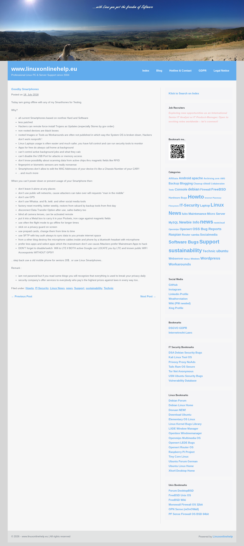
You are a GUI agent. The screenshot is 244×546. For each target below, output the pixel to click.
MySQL (173, 222)
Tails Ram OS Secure (182, 366)
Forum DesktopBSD (181, 490)
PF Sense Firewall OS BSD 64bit (189, 513)
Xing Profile (176, 307)
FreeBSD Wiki (177, 499)
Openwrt (186, 229)
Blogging (186, 183)
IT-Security (42, 288)
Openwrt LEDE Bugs (182, 442)
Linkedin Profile (178, 294)
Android (185, 178)
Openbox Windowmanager (185, 433)
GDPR (202, 70)
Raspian (175, 234)
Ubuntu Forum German (183, 461)
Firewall (205, 189)
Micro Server (216, 213)
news (69, 288)
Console (181, 189)
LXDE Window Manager (183, 428)
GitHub (173, 284)
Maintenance (197, 213)
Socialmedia (208, 234)
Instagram (175, 289)
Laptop (205, 205)
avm (217, 178)
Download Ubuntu (180, 414)
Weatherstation (178, 298)
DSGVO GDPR (178, 327)
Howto (30, 288)
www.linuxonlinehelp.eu (44, 69)
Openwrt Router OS (181, 447)
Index (145, 70)
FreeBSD (218, 189)
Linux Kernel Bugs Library (185, 423)
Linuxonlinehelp (223, 536)
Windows (195, 259)
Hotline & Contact (180, 70)
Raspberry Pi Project (182, 451)
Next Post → (148, 296)
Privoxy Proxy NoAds (182, 362)
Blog (159, 70)
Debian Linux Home (181, 405)
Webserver (176, 258)
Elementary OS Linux (182, 419)
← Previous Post (21, 296)
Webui (187, 259)
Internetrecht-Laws (180, 332)
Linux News (57, 288)
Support (79, 288)
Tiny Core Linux (178, 456)
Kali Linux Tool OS (180, 357)
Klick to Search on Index (184, 93)
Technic (108, 288)
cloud (206, 183)
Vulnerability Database (182, 380)
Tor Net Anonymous (181, 371)
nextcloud (219, 222)
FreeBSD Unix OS (180, 495)
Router (186, 234)
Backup (174, 183)
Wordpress (210, 258)
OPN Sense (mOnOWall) (184, 509)
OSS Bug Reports (207, 229)
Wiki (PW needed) (180, 303)
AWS (222, 178)
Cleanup (198, 183)
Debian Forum (177, 400)
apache (197, 178)
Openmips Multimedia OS (185, 438)
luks (185, 213)
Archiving (209, 178)
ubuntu (222, 251)
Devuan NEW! (177, 410)
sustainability (94, 288)
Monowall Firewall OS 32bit (186, 504)
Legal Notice (221, 70)
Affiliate (173, 178)
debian (194, 189)
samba (195, 234)
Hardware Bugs (178, 197)
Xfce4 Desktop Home (182, 470)
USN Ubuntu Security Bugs (186, 375)
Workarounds (180, 264)
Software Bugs (184, 242)
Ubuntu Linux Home (181, 466)
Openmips (174, 229)
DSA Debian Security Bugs (185, 352)
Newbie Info (189, 222)
